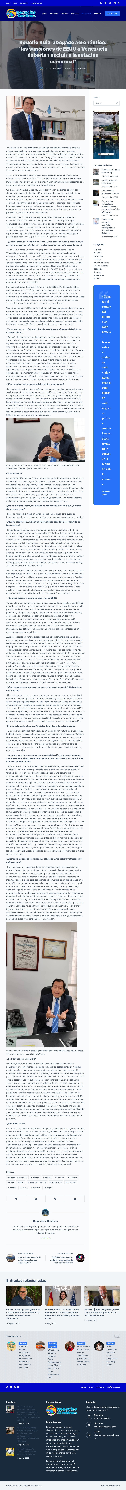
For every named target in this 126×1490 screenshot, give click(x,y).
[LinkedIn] (115, 3)
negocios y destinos (37, 1182)
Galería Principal (101, 265)
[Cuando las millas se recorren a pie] (96, 172)
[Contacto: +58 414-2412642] (89, 1417)
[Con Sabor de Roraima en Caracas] (96, 192)
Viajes (48, 1187)
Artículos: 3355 (45, 1238)
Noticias (75, 13)
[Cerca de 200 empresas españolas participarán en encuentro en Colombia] (96, 221)
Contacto (24, 3)
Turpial (23, 1187)
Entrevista (86, 13)
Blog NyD (97, 249)
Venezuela (36, 1187)
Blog (15, 3)
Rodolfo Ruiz (56, 1182)
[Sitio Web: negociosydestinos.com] (89, 1425)
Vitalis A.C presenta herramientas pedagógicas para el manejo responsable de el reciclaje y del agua (25, 1357)
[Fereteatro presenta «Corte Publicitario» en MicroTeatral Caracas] (10, 1451)
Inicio (8, 3)
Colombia (72, 1177)
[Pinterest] (55, 1199)
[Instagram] (110, 3)
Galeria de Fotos (101, 262)
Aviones (47, 1177)
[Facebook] (101, 3)
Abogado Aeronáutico (17, 1177)
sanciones (71, 1182)
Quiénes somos (36, 3)
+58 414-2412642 (102, 1418)
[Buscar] (119, 3)
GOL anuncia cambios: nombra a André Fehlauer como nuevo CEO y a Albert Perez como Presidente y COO (54, 1363)
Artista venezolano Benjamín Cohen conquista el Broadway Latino (111, 1355)
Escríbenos (112, 13)
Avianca (35, 1177)
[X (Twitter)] (105, 3)
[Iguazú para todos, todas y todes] (96, 182)
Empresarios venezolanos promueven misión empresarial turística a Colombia (111, 206)
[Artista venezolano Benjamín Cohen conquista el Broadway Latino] (99, 1346)
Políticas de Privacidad (110, 1485)
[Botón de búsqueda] (117, 103)
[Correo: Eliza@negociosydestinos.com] (89, 1435)
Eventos (97, 13)
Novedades (98, 275)
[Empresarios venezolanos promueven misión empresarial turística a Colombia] (96, 203)
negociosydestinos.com (105, 1426)
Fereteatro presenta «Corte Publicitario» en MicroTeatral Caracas (26, 1451)
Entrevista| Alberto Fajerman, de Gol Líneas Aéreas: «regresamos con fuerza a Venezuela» (101, 1312)
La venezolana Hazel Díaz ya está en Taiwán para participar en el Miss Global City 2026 (83, 1355)
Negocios (54, 13)
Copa (11, 1182)
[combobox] (104, 103)
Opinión (97, 278)
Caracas (59, 1177)
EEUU (21, 1182)
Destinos (64, 13)
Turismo (12, 1187)
